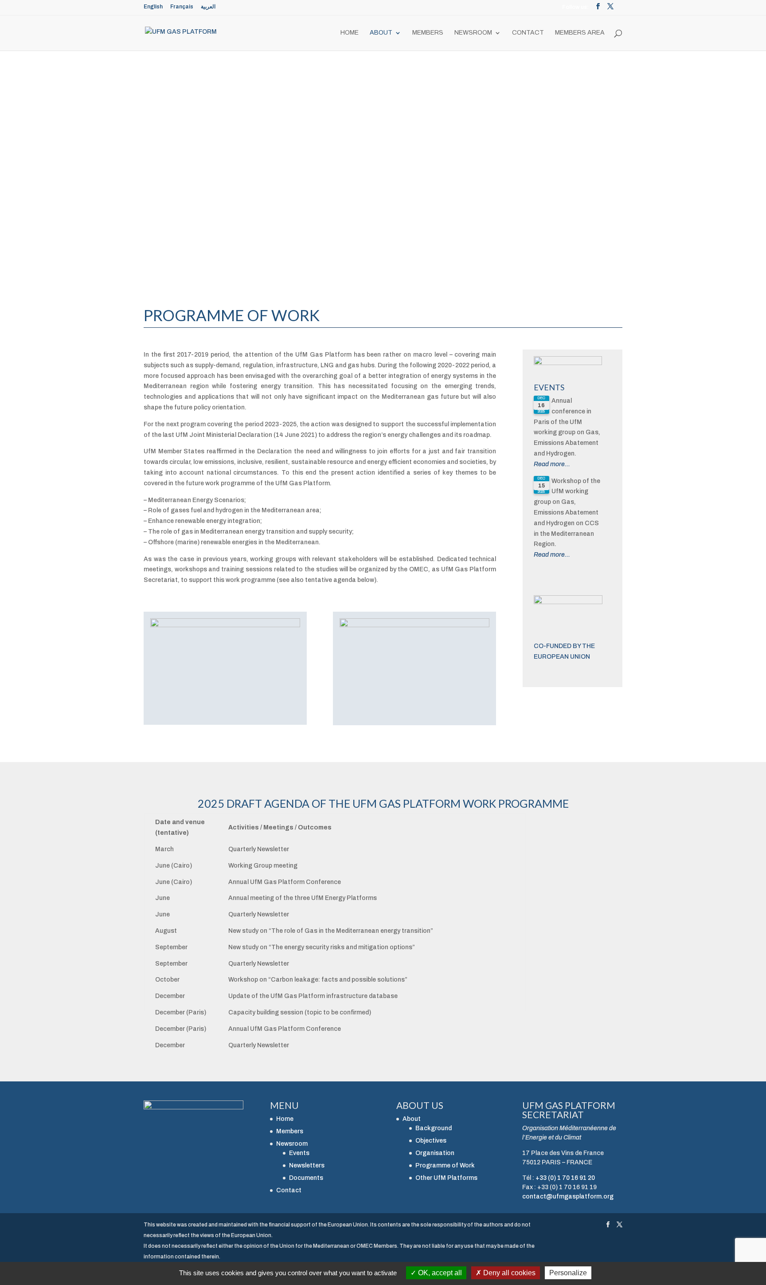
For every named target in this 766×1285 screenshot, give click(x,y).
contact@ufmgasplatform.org (568, 1196)
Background (433, 1128)
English (153, 7)
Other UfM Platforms (446, 1178)
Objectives (430, 1140)
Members (427, 33)
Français (181, 7)
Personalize (568, 1273)
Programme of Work (445, 1165)
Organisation (434, 1153)
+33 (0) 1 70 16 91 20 (565, 1178)
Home (349, 33)
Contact (528, 33)
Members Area (580, 33)
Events (549, 387)
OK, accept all (439, 1273)
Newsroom (473, 33)
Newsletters (306, 1165)
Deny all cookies (508, 1273)
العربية (208, 7)
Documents (306, 1178)
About (381, 33)
